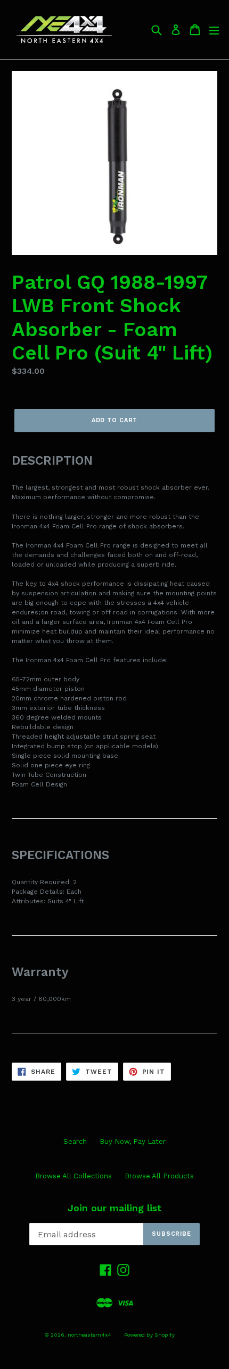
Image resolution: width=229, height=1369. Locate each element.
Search (75, 1141)
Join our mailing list (114, 1207)
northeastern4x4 (89, 1335)
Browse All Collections (73, 1176)
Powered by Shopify (149, 1335)
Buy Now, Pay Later (133, 1141)
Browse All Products (159, 1176)
